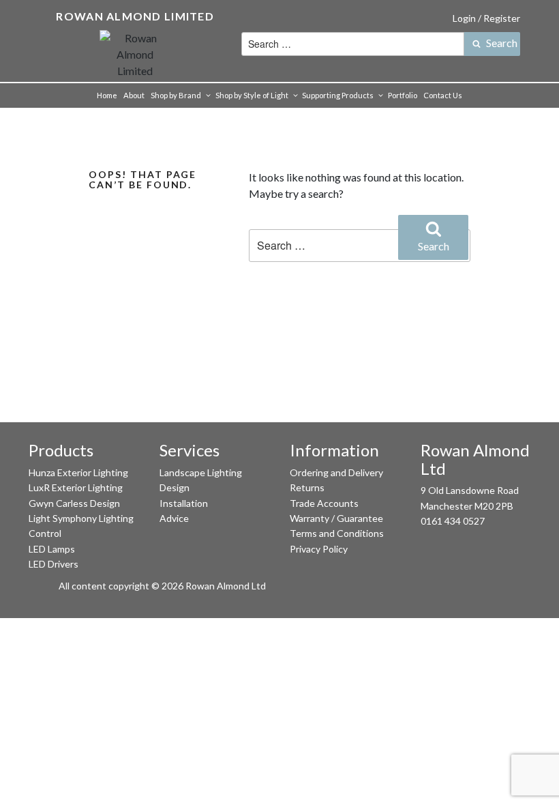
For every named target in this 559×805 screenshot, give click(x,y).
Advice (174, 518)
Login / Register (486, 18)
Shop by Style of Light (251, 95)
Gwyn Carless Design (74, 503)
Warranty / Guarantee (336, 518)
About (134, 95)
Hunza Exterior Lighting (78, 472)
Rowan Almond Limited (135, 16)
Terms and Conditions (337, 533)
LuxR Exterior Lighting (76, 487)
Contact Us (442, 95)
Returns (307, 487)
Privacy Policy (319, 549)
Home (107, 95)
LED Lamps (52, 549)
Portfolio (402, 95)
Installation (184, 503)
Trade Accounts (324, 503)
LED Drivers (53, 564)
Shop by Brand (176, 95)
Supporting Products (338, 95)
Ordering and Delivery (336, 472)
